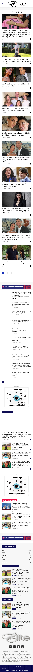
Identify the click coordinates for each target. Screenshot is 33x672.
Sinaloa (13, 575)
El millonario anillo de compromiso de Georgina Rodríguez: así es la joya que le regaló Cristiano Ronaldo (16, 237)
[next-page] (12, 273)
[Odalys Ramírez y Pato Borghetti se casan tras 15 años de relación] (16, 99)
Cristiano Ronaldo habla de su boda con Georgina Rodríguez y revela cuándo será (16, 160)
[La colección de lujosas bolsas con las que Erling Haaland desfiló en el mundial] (16, 50)
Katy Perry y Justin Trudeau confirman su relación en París (16, 185)
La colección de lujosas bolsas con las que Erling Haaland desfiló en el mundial (16, 60)
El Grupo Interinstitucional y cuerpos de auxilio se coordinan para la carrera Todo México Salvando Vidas (21, 454)
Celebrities (4, 28)
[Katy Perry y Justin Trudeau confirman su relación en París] (16, 174)
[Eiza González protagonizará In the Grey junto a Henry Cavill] (16, 74)
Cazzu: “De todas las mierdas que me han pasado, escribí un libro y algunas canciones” (15, 211)
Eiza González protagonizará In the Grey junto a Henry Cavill (21, 312)
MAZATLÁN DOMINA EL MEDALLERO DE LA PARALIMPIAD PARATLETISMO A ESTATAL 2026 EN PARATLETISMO (21, 445)
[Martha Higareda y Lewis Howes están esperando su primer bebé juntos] (16, 252)
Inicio (3, 8)
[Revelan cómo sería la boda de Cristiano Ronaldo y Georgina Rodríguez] (16, 123)
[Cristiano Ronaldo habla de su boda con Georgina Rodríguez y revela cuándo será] (16, 148)
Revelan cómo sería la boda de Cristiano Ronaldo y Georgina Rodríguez (16, 134)
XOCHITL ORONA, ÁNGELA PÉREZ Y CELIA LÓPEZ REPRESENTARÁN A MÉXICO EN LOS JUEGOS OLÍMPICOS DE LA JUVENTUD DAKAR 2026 (21, 464)
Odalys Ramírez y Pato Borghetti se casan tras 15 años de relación (15, 109)
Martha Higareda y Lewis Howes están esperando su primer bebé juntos (16, 263)
